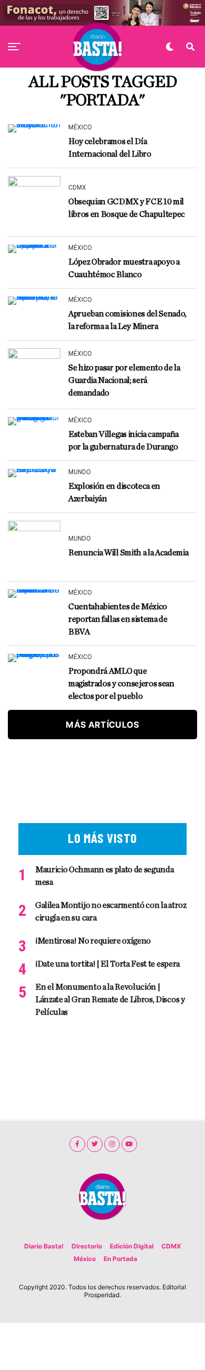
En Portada (120, 1259)
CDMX (171, 1246)
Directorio (86, 1246)
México (85, 1259)
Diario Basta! (44, 1246)
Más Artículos (102, 724)
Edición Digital (131, 1246)
